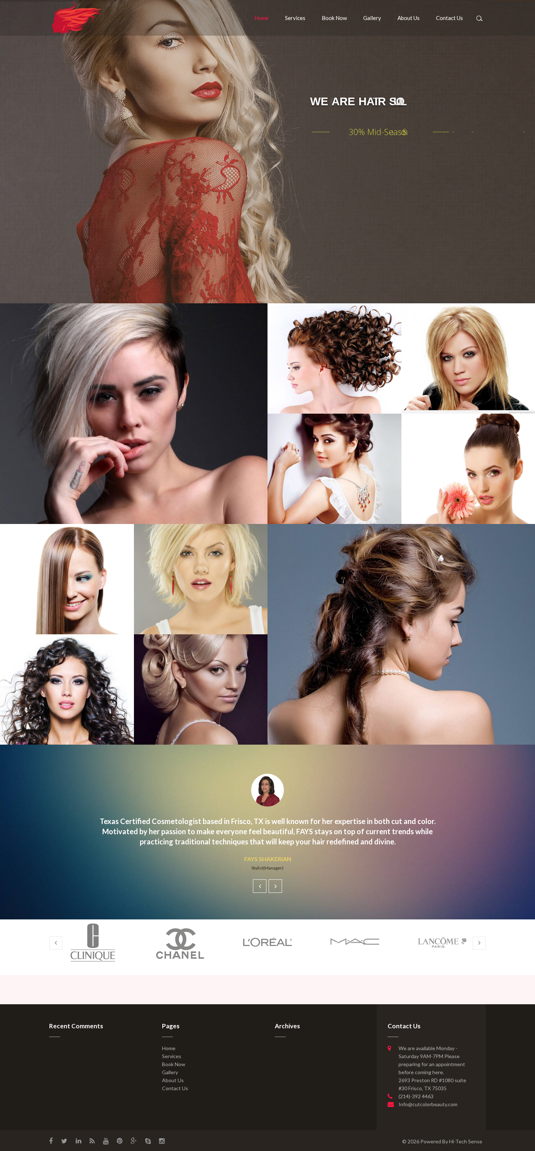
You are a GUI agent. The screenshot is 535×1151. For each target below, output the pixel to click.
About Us (408, 18)
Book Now (334, 18)
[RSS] (92, 1140)
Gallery (372, 18)
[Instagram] (162, 1140)
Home (261, 18)
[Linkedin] (78, 1140)
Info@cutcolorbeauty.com (428, 1104)
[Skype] (148, 1140)
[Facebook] (51, 1140)
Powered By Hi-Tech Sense (451, 1141)
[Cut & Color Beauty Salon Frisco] (76, 18)
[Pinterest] (119, 1140)
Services (295, 18)
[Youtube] (105, 1140)
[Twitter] (64, 1140)
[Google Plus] (134, 1140)
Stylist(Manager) (267, 868)
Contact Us (449, 18)
